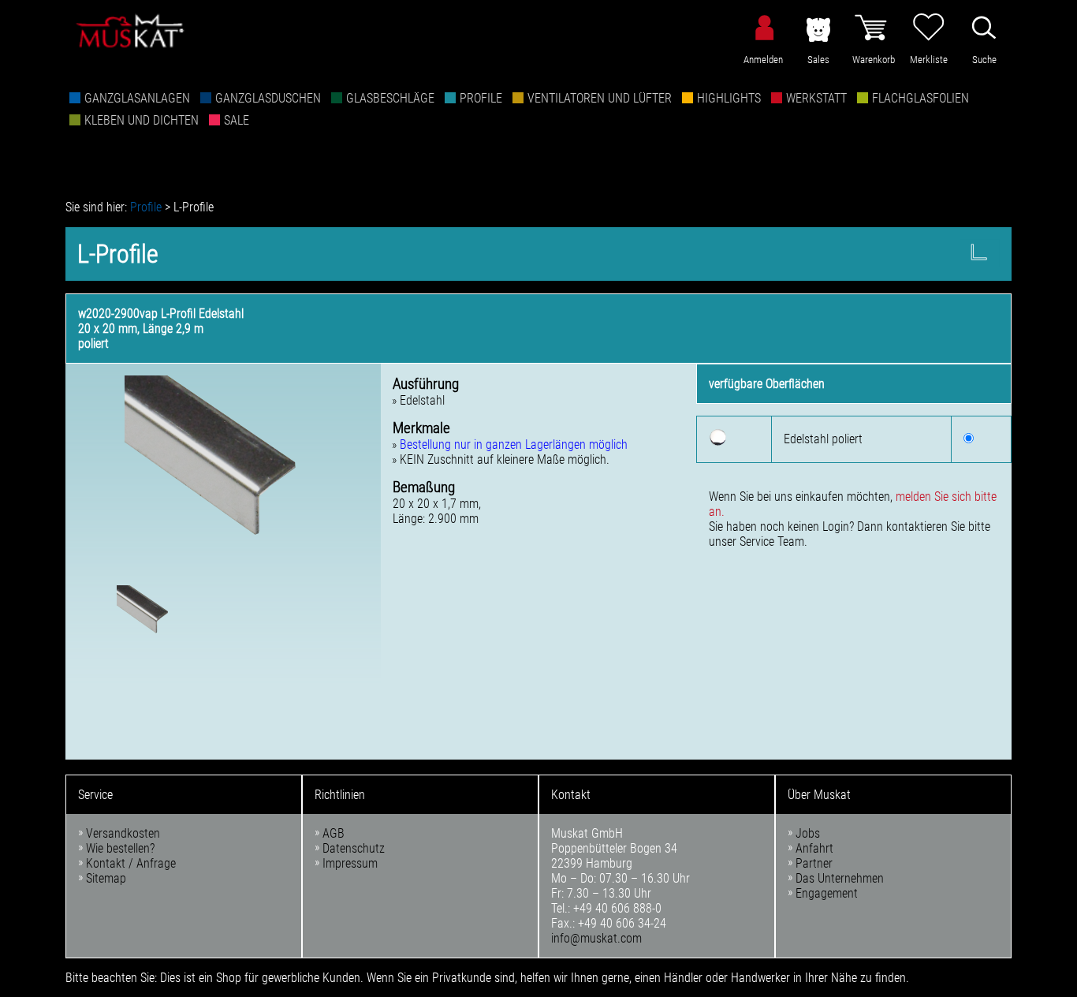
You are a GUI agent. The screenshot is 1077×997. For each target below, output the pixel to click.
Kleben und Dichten (141, 120)
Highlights (729, 98)
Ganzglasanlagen (137, 98)
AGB (333, 833)
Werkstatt (816, 98)
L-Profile (193, 207)
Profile (481, 98)
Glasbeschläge (390, 98)
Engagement (827, 893)
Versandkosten (123, 833)
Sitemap (106, 878)
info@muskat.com (596, 938)
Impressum (350, 863)
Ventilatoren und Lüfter (599, 98)
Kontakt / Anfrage (131, 863)
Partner (814, 863)
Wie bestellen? (120, 848)
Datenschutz (353, 848)
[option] (223, 474)
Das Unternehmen (840, 878)
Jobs (808, 833)
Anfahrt (814, 848)
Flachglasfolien (920, 98)
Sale (236, 120)
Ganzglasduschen (268, 98)
